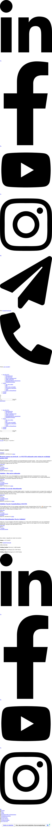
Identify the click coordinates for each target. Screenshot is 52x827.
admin (13, 454)
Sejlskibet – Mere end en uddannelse (10, 473)
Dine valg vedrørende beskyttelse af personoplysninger (30, 825)
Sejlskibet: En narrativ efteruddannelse (11, 488)
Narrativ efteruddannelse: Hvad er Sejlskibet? (12, 519)
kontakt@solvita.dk (7, 542)
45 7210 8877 (7, 366)
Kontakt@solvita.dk (7, 310)
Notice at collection (8, 825)
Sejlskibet (2, 452)
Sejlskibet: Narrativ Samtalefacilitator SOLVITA (13, 504)
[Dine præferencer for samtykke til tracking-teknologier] (49, 824)
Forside (2, 440)
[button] (26, 30)
